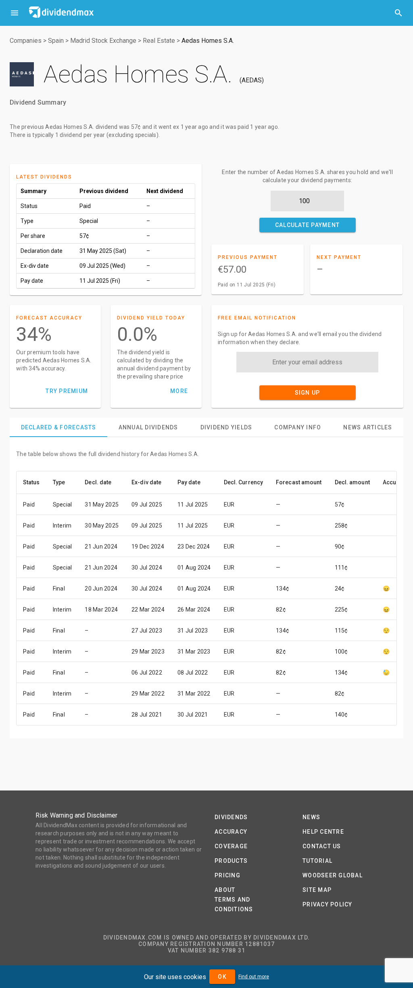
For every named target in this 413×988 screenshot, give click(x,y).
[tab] (58, 427)
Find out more (253, 977)
